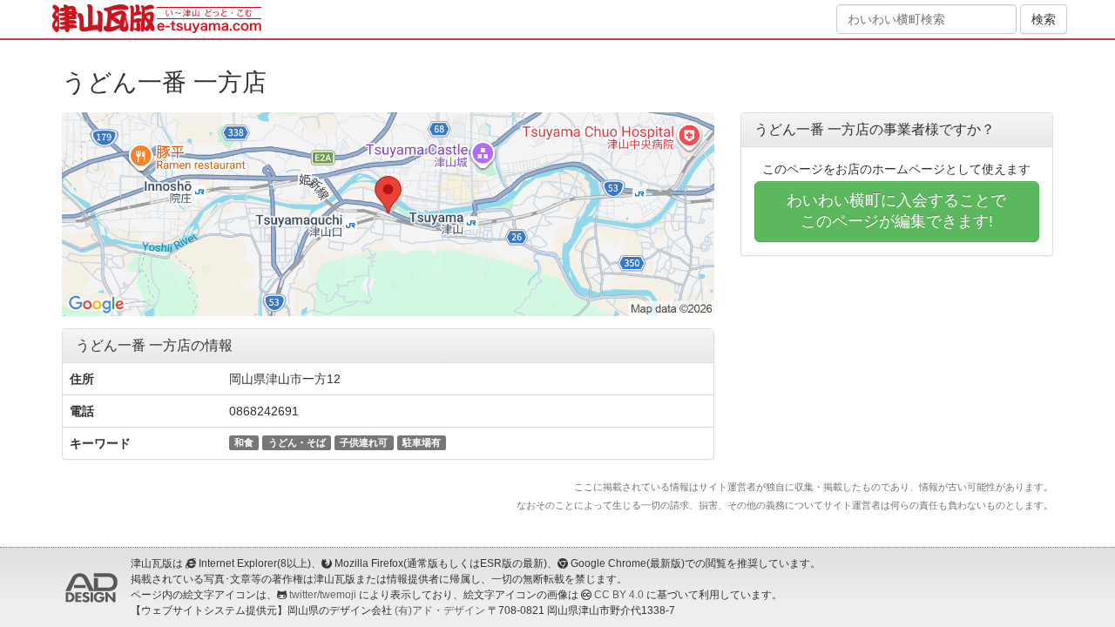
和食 (243, 442)
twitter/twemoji (322, 595)
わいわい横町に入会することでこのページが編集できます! (896, 211)
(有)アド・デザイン (440, 610)
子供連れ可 (364, 442)
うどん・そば (297, 442)
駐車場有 (421, 442)
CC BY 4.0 (619, 595)
